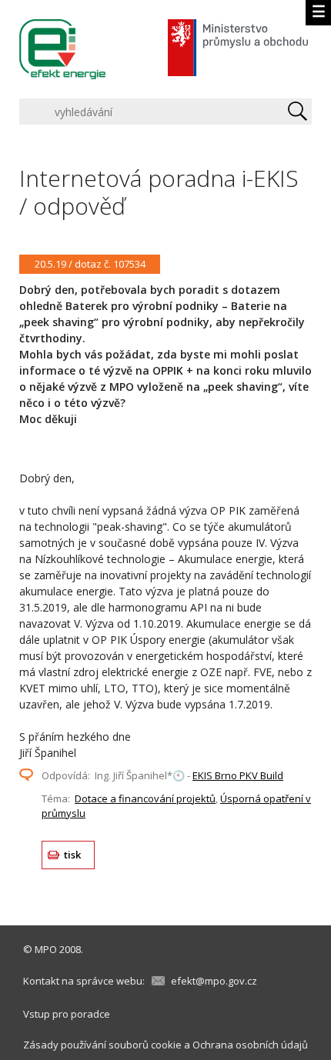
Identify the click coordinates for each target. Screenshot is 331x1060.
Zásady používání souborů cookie (102, 1045)
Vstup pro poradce (66, 1014)
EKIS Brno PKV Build (237, 775)
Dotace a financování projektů (145, 798)
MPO (46, 949)
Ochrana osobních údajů (250, 1045)
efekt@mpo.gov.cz (214, 981)
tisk (73, 855)
